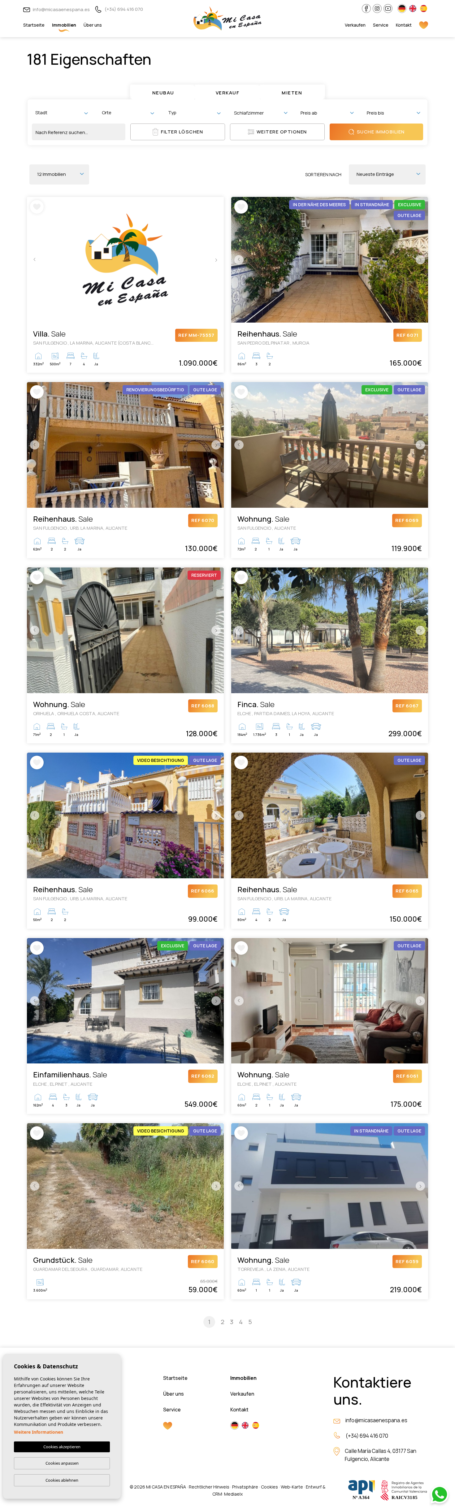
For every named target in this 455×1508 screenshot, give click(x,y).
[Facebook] (366, 8)
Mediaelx (233, 1494)
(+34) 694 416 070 (123, 9)
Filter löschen (182, 131)
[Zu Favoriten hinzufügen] (37, 207)
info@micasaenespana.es (61, 9)
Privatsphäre (245, 1487)
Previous (33, 260)
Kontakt (404, 25)
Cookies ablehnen (62, 1480)
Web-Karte (292, 1487)
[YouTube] (388, 8)
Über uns (93, 25)
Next (217, 260)
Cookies (269, 1487)
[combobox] (61, 112)
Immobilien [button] (64, 25)
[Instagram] (377, 8)
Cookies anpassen (62, 1463)
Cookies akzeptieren (61, 1446)
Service (380, 25)
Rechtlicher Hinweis (209, 1487)
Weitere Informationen (38, 1432)
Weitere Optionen (282, 131)
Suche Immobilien (381, 131)
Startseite (34, 25)
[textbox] (63, 112)
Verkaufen (355, 25)
